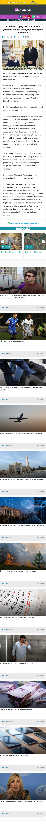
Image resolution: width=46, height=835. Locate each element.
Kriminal (9, 399)
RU (38, 16)
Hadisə (9, 675)
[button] (2, 241)
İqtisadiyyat (10, 629)
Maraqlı (9, 353)
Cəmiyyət (9, 307)
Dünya (9, 537)
